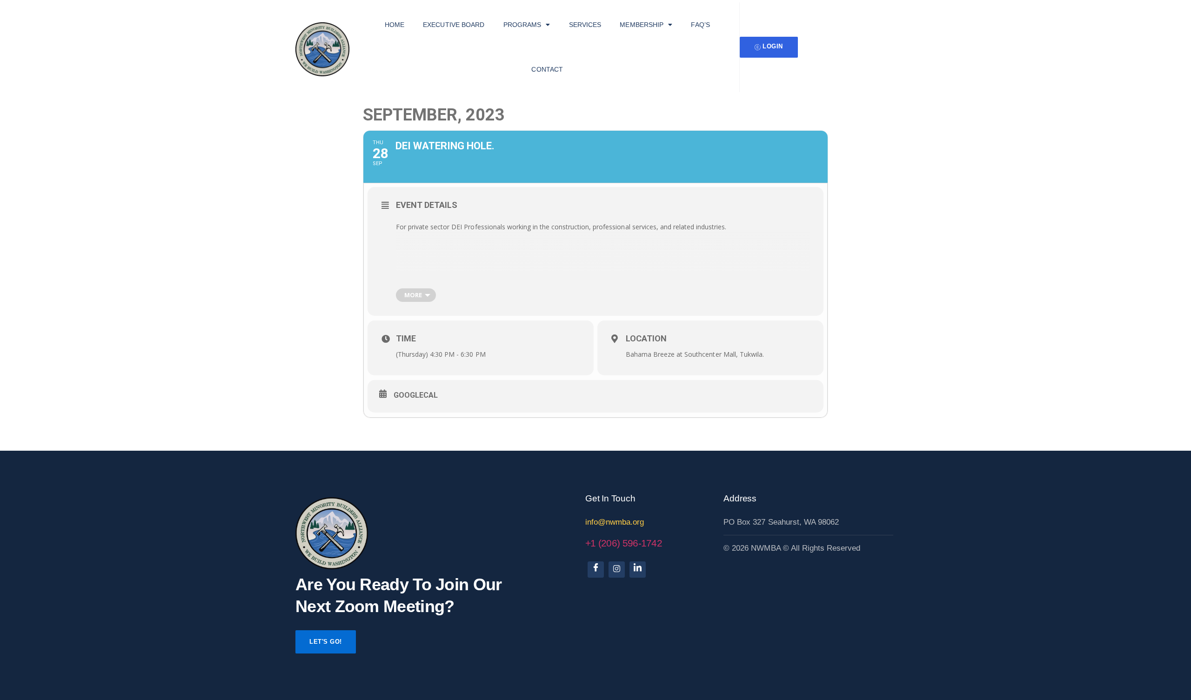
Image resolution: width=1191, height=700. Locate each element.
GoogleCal (416, 395)
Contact (547, 69)
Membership (641, 24)
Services (585, 24)
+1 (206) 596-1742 (623, 543)
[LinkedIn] (637, 569)
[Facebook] (596, 569)
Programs (522, 24)
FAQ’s (700, 24)
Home (394, 24)
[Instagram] (617, 569)
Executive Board (454, 24)
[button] (527, 24)
